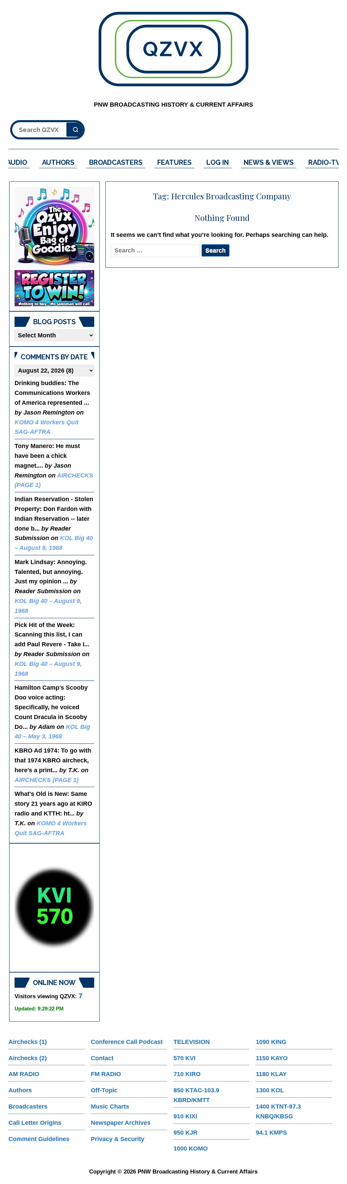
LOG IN (217, 162)
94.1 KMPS (271, 1132)
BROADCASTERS (115, 162)
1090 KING (271, 1041)
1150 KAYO (272, 1058)
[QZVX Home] (54, 246)
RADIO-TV (324, 162)
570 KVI (185, 1058)
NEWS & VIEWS (268, 162)
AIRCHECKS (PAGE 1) (47, 780)
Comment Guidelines (38, 1139)
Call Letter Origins (34, 1122)
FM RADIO (106, 1074)
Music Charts (110, 1106)
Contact (102, 1058)
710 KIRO (187, 1074)
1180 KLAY (271, 1074)
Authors (20, 1090)
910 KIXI (185, 1116)
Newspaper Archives (120, 1122)
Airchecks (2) (27, 1058)
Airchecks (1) (27, 1041)
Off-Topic (104, 1090)
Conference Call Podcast (127, 1041)
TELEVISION (192, 1041)
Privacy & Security (117, 1139)
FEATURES (174, 162)
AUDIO (16, 162)
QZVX (173, 49)
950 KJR (186, 1132)
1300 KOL (270, 1090)
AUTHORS (58, 162)
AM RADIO (23, 1074)
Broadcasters (27, 1106)
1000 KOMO (191, 1148)
